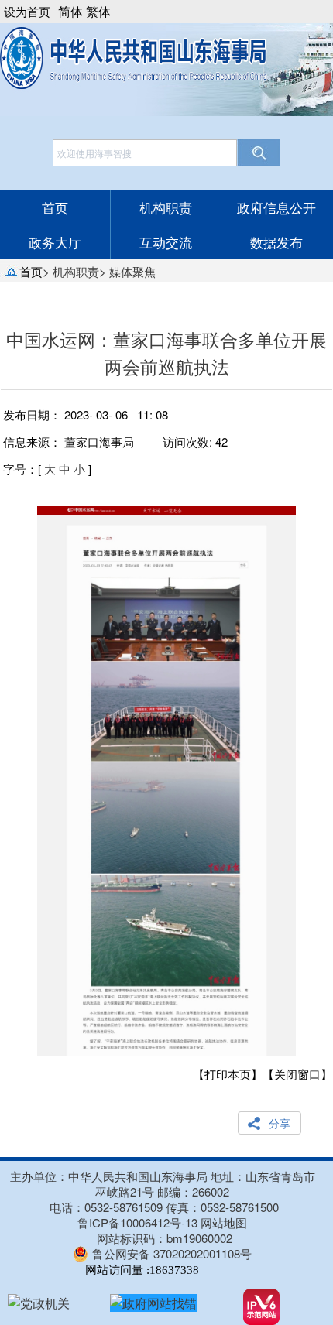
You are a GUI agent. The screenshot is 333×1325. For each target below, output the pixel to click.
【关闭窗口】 (297, 1074)
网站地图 (224, 1223)
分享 (279, 1123)
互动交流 (165, 242)
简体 (70, 11)
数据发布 (276, 242)
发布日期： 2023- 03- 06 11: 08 (85, 414)
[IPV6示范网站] (261, 1307)
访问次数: (195, 441)
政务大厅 (55, 242)
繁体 (98, 11)
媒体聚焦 (132, 271)
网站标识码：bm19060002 (164, 1238)
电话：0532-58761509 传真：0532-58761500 (164, 1207)
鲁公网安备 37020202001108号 (172, 1253)
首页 (55, 207)
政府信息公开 (276, 207)
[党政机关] (39, 1303)
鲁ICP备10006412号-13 (137, 1223)
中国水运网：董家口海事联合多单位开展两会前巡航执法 (166, 353)
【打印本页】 (228, 1074)
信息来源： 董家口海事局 (68, 441)
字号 (14, 468)
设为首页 (27, 11)
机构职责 (165, 207)
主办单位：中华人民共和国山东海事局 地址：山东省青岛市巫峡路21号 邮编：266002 (162, 1184)
